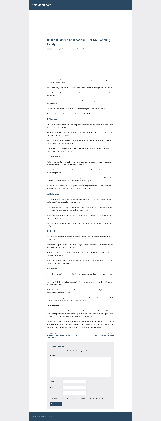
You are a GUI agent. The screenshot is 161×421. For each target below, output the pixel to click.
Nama (52, 381)
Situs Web (53, 393)
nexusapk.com (41, 5)
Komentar (53, 355)
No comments (87, 49)
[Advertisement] (80, 25)
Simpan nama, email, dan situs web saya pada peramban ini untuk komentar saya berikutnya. (78, 398)
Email (52, 387)
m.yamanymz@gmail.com (73, 49)
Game (49, 49)
